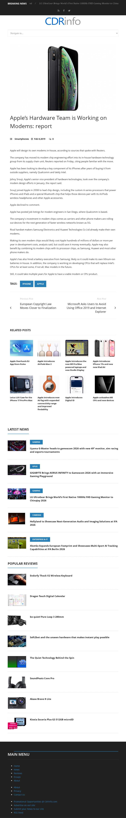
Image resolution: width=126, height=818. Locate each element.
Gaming (36, 442)
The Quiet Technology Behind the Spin (52, 657)
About (17, 780)
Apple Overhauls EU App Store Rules (20, 363)
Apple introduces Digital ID (73, 399)
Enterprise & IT (40, 539)
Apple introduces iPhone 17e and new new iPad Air (103, 364)
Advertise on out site (24, 805)
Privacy (17, 791)
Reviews (18, 773)
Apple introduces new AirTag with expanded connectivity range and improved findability (48, 403)
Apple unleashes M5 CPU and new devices (103, 399)
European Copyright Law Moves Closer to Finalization (38, 306)
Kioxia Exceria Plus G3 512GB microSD (52, 719)
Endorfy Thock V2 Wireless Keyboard (51, 575)
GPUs (34, 466)
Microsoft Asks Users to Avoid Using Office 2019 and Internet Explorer (86, 307)
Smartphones (22, 138)
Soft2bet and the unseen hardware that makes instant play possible (69, 637)
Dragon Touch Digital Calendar (47, 596)
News (17, 769)
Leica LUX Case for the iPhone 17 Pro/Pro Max (21, 399)
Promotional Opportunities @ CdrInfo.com (35, 801)
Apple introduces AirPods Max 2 (46, 363)
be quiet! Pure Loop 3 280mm (47, 616)
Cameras (36, 515)
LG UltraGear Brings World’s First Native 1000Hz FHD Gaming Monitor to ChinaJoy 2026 (72, 3)
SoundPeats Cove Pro (42, 678)
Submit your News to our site (29, 808)
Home (17, 765)
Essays (17, 776)
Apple (40, 283)
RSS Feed (18, 812)
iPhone (26, 283)
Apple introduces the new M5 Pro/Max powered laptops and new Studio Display (75, 366)
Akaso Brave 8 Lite (40, 698)
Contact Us (19, 794)
